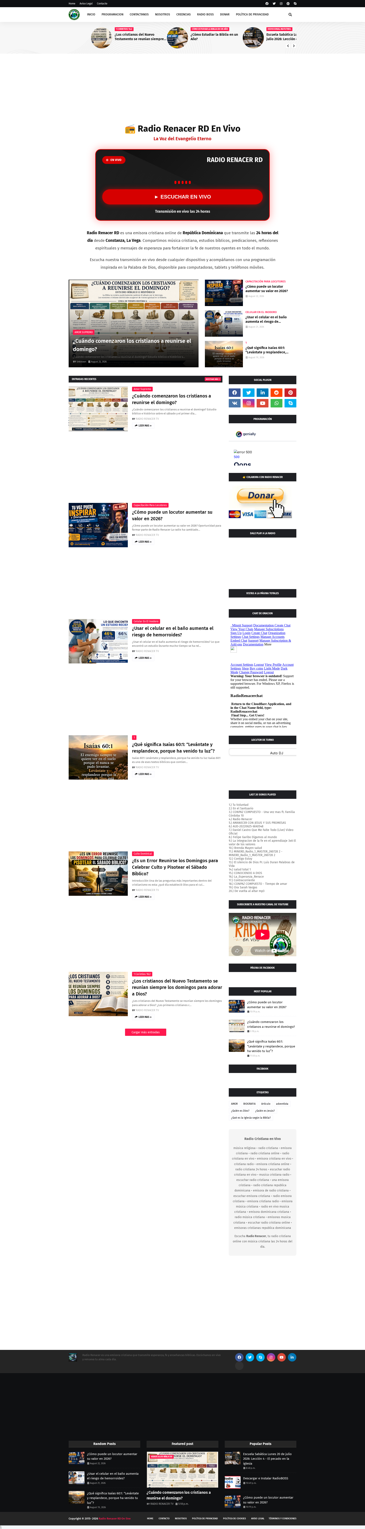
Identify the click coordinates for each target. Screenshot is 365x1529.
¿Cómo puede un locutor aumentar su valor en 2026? (266, 289)
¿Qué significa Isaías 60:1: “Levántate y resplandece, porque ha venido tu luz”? (265, 350)
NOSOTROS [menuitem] (162, 14)
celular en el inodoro (146, 621)
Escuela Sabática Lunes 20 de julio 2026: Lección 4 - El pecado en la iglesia (269, 37)
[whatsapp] (276, 403)
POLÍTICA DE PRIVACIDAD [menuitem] (252, 14)
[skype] (294, 3)
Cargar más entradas (146, 1032)
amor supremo (142, 389)
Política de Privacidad (205, 1518)
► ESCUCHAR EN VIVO (182, 197)
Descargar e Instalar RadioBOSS (265, 1478)
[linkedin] (262, 392)
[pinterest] (288, 3)
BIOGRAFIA (249, 1103)
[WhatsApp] (239, 1366)
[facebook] (267, 3)
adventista (282, 1103)
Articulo (265, 1103)
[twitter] (274, 3)
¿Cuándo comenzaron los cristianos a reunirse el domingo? (132, 345)
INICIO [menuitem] (91, 14)
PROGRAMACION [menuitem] (112, 14)
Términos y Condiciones (282, 1518)
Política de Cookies (234, 1518)
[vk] (235, 403)
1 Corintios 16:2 (142, 974)
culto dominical (143, 853)
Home (72, 3)
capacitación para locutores (150, 505)
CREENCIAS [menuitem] (183, 14)
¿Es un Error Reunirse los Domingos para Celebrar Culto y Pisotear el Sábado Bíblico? (175, 867)
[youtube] (262, 403)
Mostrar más (212, 379)
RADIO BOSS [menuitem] (205, 14)
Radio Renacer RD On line (115, 1518)
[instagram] (281, 3)
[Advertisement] (182, 89)
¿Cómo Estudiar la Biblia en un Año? (191, 37)
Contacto (102, 3)
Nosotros (181, 1518)
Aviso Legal (86, 3)
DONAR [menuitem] (225, 14)
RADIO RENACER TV (147, 418)
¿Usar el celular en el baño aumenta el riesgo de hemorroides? (266, 319)
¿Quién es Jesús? (265, 1110)
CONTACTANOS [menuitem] (139, 14)
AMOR (234, 1103)
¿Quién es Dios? (240, 1110)
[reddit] (276, 392)
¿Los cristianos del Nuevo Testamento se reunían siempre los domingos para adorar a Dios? (118, 37)
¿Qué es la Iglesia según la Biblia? (251, 1117)
